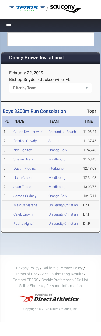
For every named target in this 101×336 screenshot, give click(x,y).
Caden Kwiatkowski (28, 132)
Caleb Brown (23, 214)
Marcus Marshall (26, 205)
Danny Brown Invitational (36, 58)
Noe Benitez (22, 150)
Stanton (54, 141)
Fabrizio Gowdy (25, 141)
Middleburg (56, 159)
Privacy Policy (27, 268)
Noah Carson (23, 178)
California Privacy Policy (63, 268)
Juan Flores (22, 187)
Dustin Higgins (24, 168)
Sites (44, 274)
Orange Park (57, 150)
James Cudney (24, 196)
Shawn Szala (23, 159)
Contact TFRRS (26, 280)
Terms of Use (26, 274)
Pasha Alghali (23, 223)
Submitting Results (67, 274)
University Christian (63, 205)
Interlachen (56, 168)
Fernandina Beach (62, 132)
